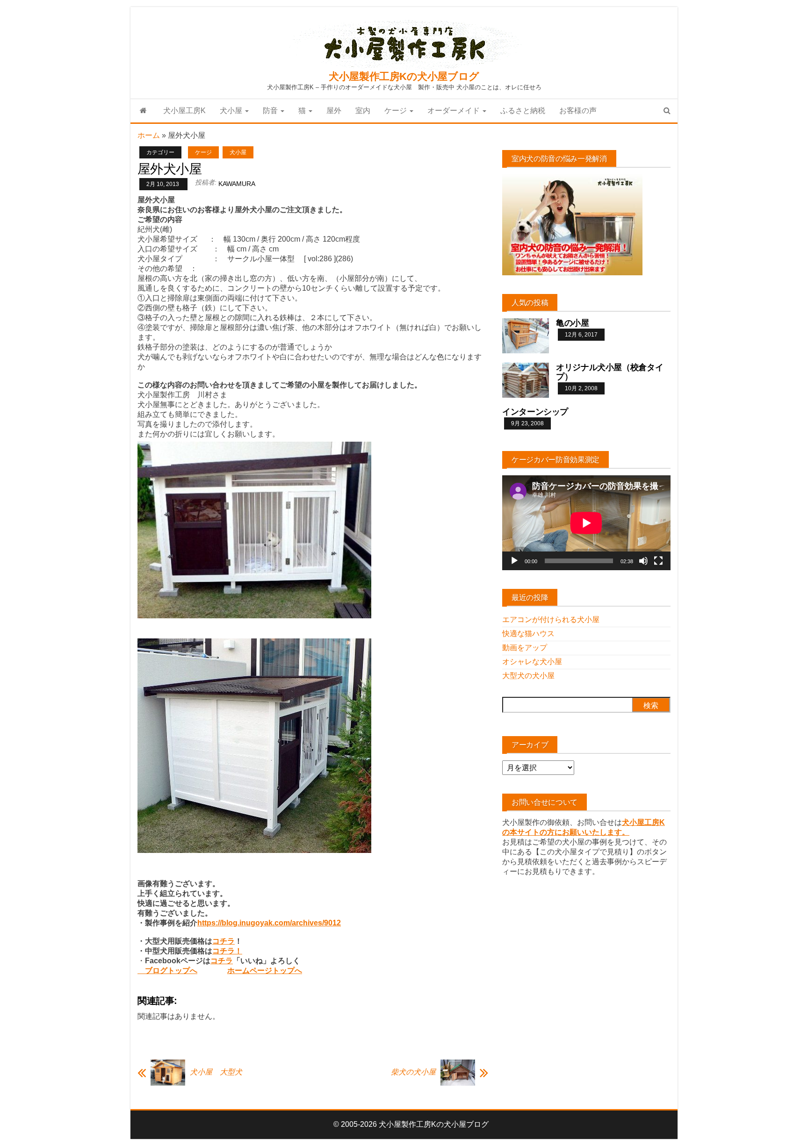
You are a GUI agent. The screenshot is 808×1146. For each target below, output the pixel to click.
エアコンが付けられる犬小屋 (550, 619)
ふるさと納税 (522, 111)
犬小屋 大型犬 (216, 1072)
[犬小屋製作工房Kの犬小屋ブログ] (143, 110)
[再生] (514, 561)
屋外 (333, 111)
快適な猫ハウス (528, 633)
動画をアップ (524, 648)
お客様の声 (578, 111)
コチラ (223, 941)
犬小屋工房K (184, 111)
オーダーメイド (454, 111)
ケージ (396, 111)
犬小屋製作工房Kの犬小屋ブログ (404, 76)
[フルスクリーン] (658, 561)
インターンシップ (535, 411)
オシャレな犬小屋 (532, 662)
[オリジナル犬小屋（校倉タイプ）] (525, 380)
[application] (586, 522)
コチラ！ (227, 951)
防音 (271, 111)
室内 (362, 111)
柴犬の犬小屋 (413, 1072)
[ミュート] (643, 561)
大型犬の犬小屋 (528, 676)
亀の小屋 (572, 323)
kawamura (236, 183)
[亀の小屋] (525, 335)
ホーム (148, 135)
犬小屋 (232, 111)
